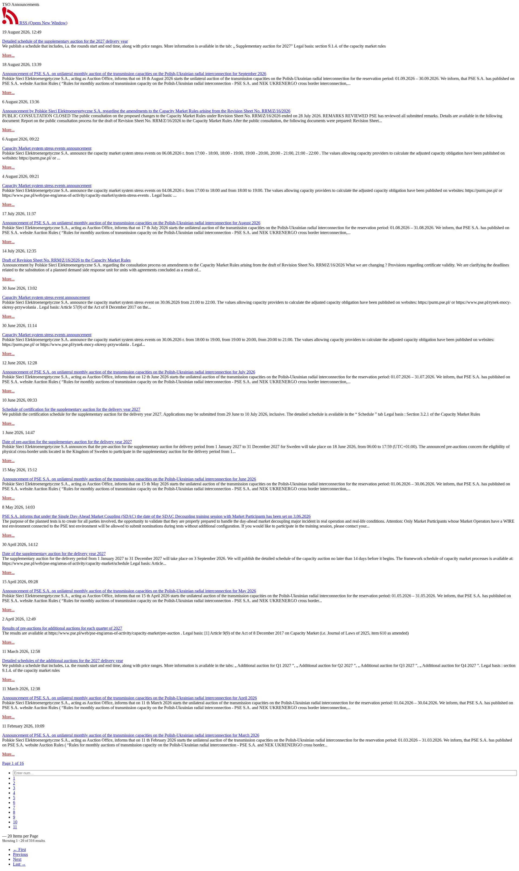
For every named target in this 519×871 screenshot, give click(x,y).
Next (17, 859)
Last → (19, 864)
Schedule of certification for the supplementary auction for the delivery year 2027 (71, 409)
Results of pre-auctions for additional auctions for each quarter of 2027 (62, 628)
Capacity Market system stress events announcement (46, 148)
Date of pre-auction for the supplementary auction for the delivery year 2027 (67, 441)
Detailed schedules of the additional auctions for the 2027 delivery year (62, 660)
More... (8, 55)
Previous (20, 854)
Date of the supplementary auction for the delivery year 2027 (54, 553)
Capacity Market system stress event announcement (46, 297)
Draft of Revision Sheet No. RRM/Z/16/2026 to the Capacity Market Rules (66, 260)
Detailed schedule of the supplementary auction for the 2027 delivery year (65, 41)
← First (19, 849)
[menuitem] (14, 778)
